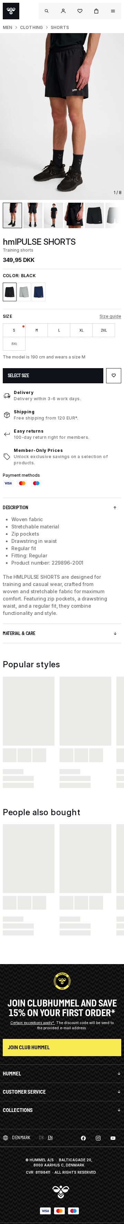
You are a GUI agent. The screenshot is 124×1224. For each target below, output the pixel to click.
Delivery (23, 392)
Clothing (31, 27)
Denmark (21, 1137)
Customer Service (24, 1092)
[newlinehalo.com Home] (11, 11)
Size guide (110, 316)
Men (7, 27)
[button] (63, 11)
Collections (18, 1110)
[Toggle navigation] (47, 11)
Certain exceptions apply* (32, 1023)
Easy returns (28, 431)
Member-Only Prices (38, 450)
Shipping (24, 411)
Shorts (60, 27)
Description (16, 507)
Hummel (12, 1073)
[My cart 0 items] (96, 11)
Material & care (19, 633)
